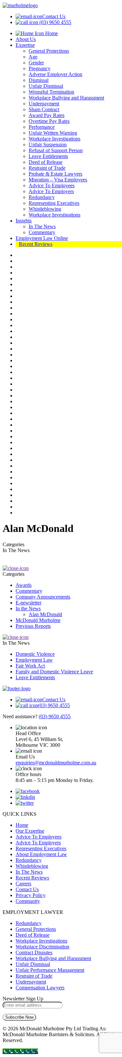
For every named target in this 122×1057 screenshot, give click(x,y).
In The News (42, 226)
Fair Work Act (30, 665)
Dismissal (38, 80)
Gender (36, 62)
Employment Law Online (42, 238)
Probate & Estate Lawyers (55, 174)
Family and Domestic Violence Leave (54, 671)
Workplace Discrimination (42, 946)
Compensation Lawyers (40, 987)
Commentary (42, 232)
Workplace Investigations (54, 138)
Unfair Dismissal (46, 86)
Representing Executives (54, 203)
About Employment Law (41, 854)
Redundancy (42, 197)
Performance (42, 127)
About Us (26, 39)
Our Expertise (30, 831)
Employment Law (34, 660)
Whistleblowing (45, 209)
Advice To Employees (52, 185)
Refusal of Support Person (56, 150)
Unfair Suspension (48, 144)
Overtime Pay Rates (49, 121)
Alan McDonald (45, 614)
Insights (24, 220)
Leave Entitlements (48, 156)
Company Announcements (43, 597)
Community (28, 901)
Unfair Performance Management (50, 970)
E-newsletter (28, 602)
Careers (23, 883)
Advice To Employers (51, 191)
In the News (28, 608)
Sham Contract (44, 109)
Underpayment (44, 103)
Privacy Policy (31, 895)
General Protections (49, 51)
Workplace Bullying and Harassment (66, 97)
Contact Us (53, 16)
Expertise (25, 45)
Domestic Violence (35, 654)
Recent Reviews (35, 244)
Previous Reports (33, 626)
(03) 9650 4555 (55, 22)
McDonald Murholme (38, 620)
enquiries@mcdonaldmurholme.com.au (56, 762)
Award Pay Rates (46, 115)
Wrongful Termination (51, 92)
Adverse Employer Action (55, 74)
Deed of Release (45, 162)
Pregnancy (39, 68)
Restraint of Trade (47, 168)
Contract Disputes (34, 952)
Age (33, 56)
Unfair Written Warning (53, 133)
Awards (24, 585)
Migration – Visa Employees (58, 179)
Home (51, 33)
